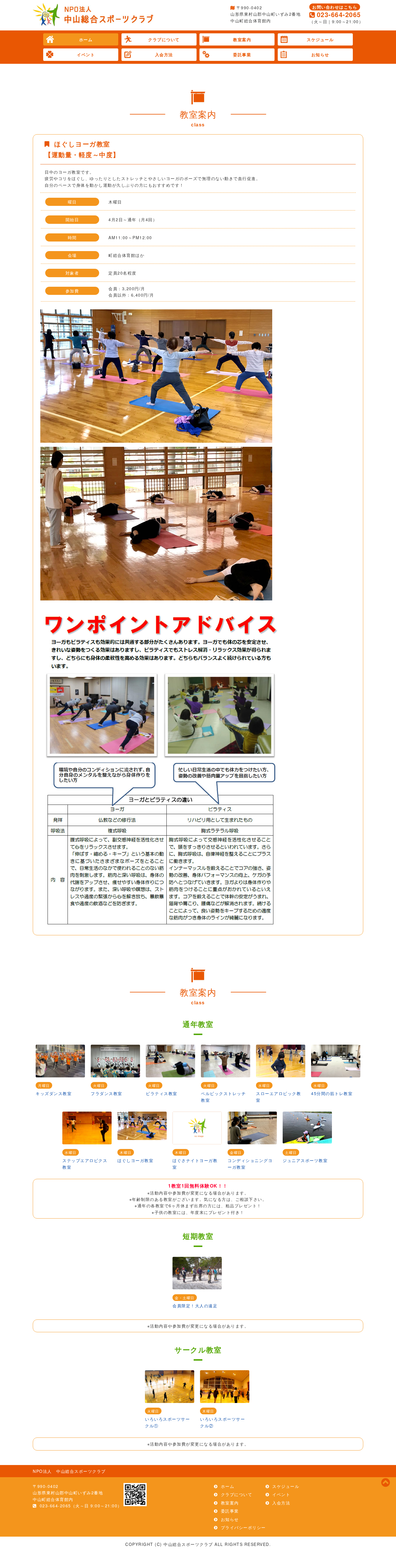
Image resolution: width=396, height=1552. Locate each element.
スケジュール (320, 39)
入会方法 (164, 54)
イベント (86, 54)
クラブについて (164, 39)
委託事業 (242, 54)
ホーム (86, 39)
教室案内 (242, 39)
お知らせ (320, 54)
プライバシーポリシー (243, 1527)
